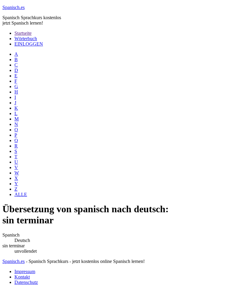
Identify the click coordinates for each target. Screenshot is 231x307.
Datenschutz (26, 282)
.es (13, 7)
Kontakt (22, 276)
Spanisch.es (13, 261)
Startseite (23, 33)
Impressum (24, 271)
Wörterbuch (25, 38)
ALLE (20, 194)
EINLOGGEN (28, 43)
